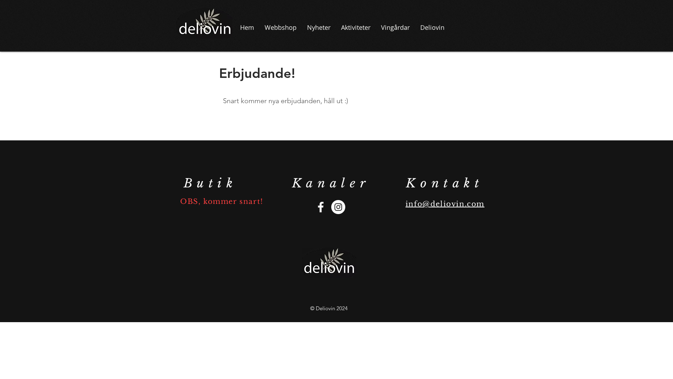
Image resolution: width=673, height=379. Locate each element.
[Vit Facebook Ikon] (321, 207)
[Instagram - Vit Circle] (338, 207)
